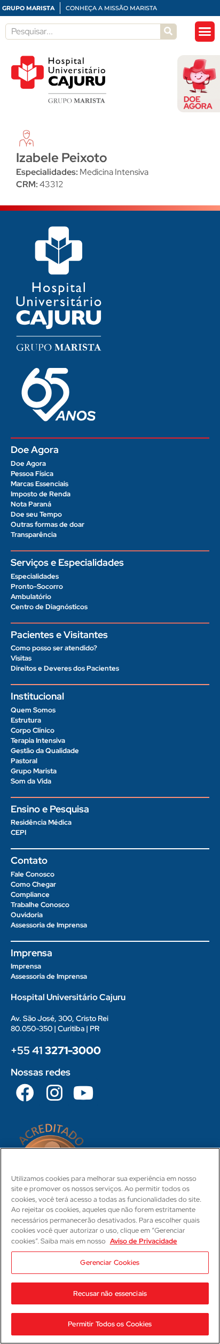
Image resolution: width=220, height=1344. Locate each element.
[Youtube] (83, 1092)
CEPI (18, 832)
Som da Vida (31, 781)
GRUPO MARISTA (28, 8)
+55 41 (56, 1050)
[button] (205, 31)
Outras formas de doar (47, 524)
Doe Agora (28, 463)
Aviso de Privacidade (143, 1241)
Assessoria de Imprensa (49, 925)
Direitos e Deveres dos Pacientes (65, 668)
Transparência (34, 534)
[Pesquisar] (168, 31)
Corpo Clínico (32, 730)
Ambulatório (31, 596)
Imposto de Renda (40, 493)
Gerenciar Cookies (109, 1262)
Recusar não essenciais (110, 1293)
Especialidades (35, 576)
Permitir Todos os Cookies (110, 1323)
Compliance (30, 894)
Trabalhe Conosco (40, 904)
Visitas (21, 658)
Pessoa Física (32, 473)
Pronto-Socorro (37, 586)
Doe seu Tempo (36, 514)
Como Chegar (33, 884)
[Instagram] (54, 1092)
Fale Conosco (32, 874)
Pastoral (24, 760)
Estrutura (26, 720)
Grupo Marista (34, 770)
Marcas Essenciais (39, 483)
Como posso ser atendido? (54, 647)
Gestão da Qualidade (45, 750)
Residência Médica (41, 822)
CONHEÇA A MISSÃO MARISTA (111, 8)
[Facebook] (25, 1092)
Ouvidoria (27, 914)
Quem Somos (33, 710)
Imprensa (26, 966)
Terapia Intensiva (38, 740)
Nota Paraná (31, 504)
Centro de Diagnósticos (49, 606)
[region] (110, 1246)
